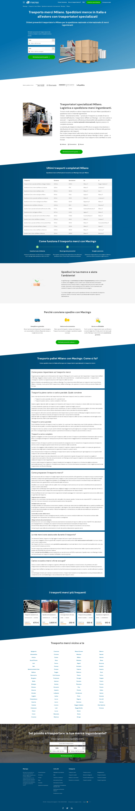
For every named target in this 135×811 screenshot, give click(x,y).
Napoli (79, 663)
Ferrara (56, 666)
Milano (79, 657)
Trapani (101, 678)
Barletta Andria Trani (33, 669)
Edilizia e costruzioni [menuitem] (73, 777)
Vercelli (101, 699)
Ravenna (78, 702)
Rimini (79, 711)
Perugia (79, 678)
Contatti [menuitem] (40, 782)
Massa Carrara (79, 651)
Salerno (101, 651)
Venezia (101, 696)
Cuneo (56, 657)
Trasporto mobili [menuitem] (73, 775)
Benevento (34, 675)
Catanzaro (34, 708)
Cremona (56, 651)
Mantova (56, 717)
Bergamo (33, 678)
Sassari (101, 654)
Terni (101, 672)
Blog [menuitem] (39, 780)
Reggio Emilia (78, 708)
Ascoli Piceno (33, 660)
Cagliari (34, 696)
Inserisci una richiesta (94, 2)
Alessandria (33, 654)
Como (33, 714)
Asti (33, 663)
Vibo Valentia (101, 705)
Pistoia (79, 690)
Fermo (56, 663)
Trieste (101, 687)
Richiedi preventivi (40, 57)
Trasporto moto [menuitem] (87, 772)
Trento (101, 681)
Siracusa (101, 663)
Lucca (56, 711)
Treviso (101, 684)
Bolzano (33, 687)
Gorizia (56, 684)
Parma (79, 675)
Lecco (56, 702)
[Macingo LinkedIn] (72, 808)
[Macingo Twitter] (67, 808)
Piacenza (78, 684)
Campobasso (33, 699)
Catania (33, 705)
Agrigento (33, 651)
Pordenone (79, 693)
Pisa (79, 687)
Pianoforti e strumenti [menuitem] (74, 780)
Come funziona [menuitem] (62, 2)
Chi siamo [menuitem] (40, 775)
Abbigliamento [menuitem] (100, 772)
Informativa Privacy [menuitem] (57, 780)
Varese (101, 693)
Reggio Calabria (79, 705)
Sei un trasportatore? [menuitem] (74, 2)
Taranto (101, 669)
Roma (78, 714)
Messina (79, 654)
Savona (101, 657)
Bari (34, 666)
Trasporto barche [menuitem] (101, 775)
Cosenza (33, 717)
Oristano (78, 666)
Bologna (33, 684)
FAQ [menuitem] (83, 2)
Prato (78, 696)
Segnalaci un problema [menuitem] (58, 772)
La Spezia (56, 693)
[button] (24, 2)
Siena (101, 660)
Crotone (56, 654)
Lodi (56, 708)
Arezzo (34, 657)
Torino (101, 675)
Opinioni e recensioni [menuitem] (43, 785)
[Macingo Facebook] (63, 808)
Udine (101, 690)
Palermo (78, 672)
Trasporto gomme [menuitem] (101, 780)
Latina (56, 696)
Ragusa (79, 699)
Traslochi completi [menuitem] (101, 777)
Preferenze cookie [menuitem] (57, 793)
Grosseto (56, 687)
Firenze (56, 669)
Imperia (56, 690)
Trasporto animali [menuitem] (87, 780)
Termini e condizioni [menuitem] (58, 777)
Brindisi (34, 693)
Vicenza (101, 708)
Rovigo (79, 717)
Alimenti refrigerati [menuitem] (87, 775)
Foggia (56, 672)
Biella (33, 681)
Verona (101, 702)
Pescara (79, 681)
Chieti (33, 711)
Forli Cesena (56, 675)
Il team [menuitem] (39, 777)
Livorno (56, 705)
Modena (79, 660)
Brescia (34, 690)
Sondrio (101, 666)
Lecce (56, 699)
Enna (56, 660)
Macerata (56, 714)
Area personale (106, 2)
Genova (56, 681)
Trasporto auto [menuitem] (72, 772)
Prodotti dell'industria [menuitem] (88, 777)
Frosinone (56, 678)
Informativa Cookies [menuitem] (58, 782)
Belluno (34, 672)
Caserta (33, 702)
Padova (79, 669)
